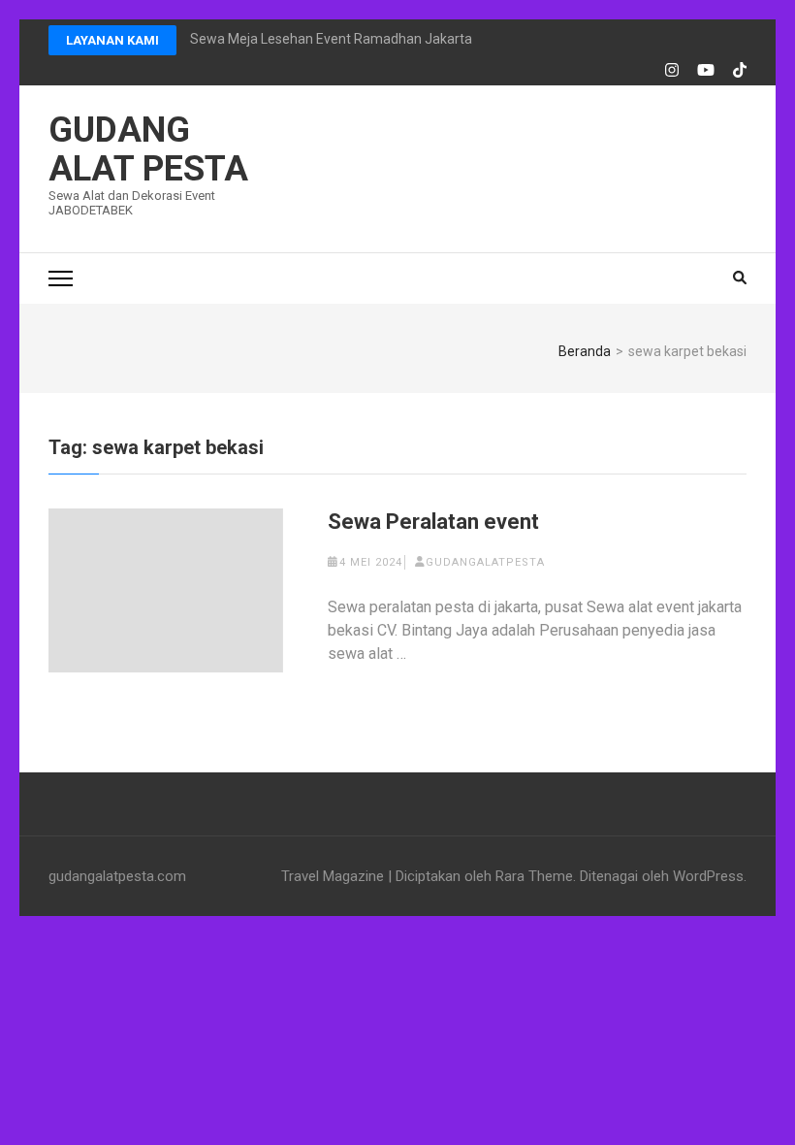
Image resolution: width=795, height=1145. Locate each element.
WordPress (708, 876)
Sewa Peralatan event (433, 521)
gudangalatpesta (485, 562)
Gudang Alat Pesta (148, 149)
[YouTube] (706, 71)
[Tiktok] (740, 71)
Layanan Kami (112, 40)
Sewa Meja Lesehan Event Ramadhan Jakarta (331, 39)
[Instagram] (672, 71)
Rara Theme (534, 876)
